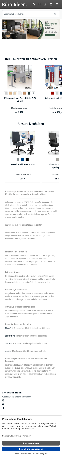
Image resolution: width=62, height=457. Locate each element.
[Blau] (22, 159)
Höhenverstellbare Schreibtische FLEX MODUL (20, 99)
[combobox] (26, 13)
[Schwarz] (27, 159)
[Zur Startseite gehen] (14, 4)
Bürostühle (9, 328)
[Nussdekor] (24, 93)
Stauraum (8, 343)
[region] (31, 31)
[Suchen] (55, 13)
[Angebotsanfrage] (51, 4)
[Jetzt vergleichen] (34, 4)
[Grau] (18, 159)
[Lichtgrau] (6, 93)
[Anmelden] (45, 4)
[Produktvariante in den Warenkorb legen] (33, 93)
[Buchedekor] (10, 93)
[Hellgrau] (57, 159)
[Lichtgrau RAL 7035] (57, 93)
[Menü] (57, 4)
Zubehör (8, 351)
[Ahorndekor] (15, 93)
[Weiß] (19, 93)
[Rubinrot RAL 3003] (52, 93)
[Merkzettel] (39, 4)
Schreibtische (10, 336)
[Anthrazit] (29, 93)
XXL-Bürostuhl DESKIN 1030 (22, 164)
